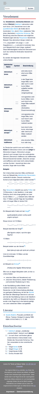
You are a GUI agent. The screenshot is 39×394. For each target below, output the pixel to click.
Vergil (27, 211)
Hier (26, 370)
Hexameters (31, 175)
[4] (22, 228)
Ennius (16, 264)
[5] (24, 246)
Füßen (30, 190)
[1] (10, 132)
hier (19, 370)
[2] (34, 179)
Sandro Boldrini (11, 315)
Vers (12, 31)
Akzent (31, 292)
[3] (29, 210)
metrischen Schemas (23, 33)
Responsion (23, 37)
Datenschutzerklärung (25, 391)
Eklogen (16, 349)
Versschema (10, 190)
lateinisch (18, 24)
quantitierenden (8, 29)
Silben (21, 31)
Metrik (16, 29)
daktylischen (22, 175)
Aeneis (15, 347)
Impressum (10, 391)
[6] (19, 263)
